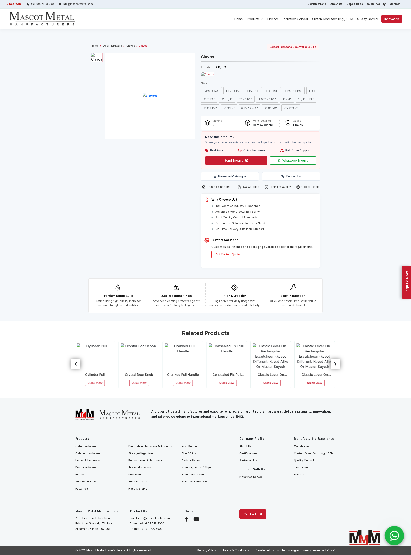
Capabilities (355, 4)
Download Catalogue (232, 176)
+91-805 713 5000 (152, 523)
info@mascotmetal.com (154, 518)
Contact (395, 4)
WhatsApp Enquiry (295, 160)
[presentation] (75, 364)
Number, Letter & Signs (197, 467)
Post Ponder (190, 446)
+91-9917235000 (151, 528)
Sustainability (376, 4)
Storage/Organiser (140, 453)
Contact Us (293, 176)
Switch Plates (191, 460)
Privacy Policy (206, 550)
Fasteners (82, 488)
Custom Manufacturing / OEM (332, 19)
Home (238, 19)
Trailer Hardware (139, 467)
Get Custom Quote (228, 254)
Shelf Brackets (138, 481)
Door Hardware (112, 45)
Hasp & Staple (137, 488)
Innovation (391, 19)
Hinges (80, 474)
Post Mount (135, 474)
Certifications (316, 4)
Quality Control (367, 19)
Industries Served (295, 19)
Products (253, 19)
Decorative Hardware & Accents (150, 446)
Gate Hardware (85, 446)
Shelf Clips (189, 453)
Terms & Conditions (236, 550)
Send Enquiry (233, 160)
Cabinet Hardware (87, 453)
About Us (336, 4)
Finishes (273, 19)
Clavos (130, 45)
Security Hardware (194, 481)
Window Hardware (87, 481)
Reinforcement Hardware (145, 460)
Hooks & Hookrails (87, 460)
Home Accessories (194, 474)
